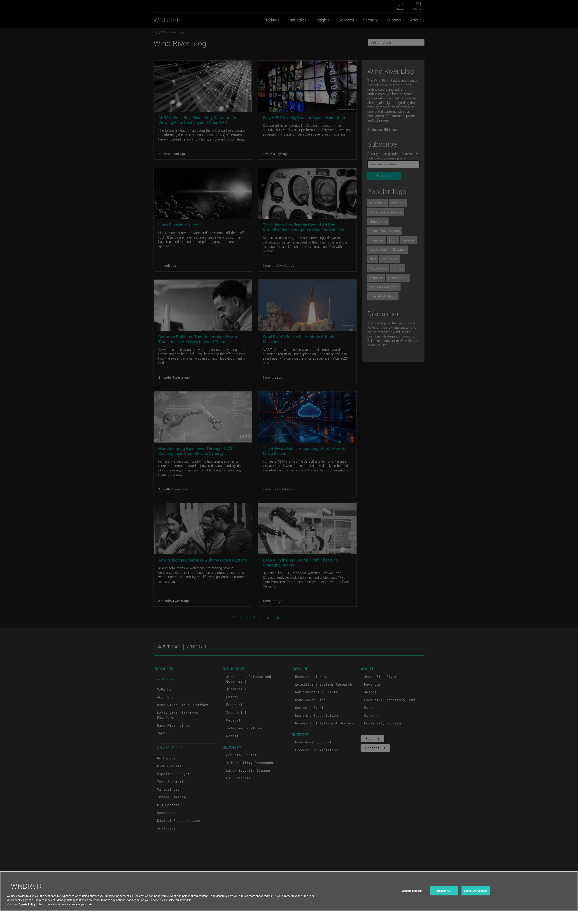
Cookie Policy (27, 904)
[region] (289, 891)
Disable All (443, 890)
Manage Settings (411, 890)
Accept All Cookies (475, 890)
